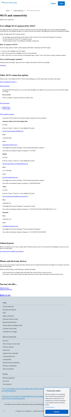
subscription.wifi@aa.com (9, 144)
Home (8, 10)
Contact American (8, 306)
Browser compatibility (10, 366)
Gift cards (6, 381)
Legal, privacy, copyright (10, 353)
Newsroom (6, 350)
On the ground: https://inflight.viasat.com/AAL (15, 196)
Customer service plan (10, 328)
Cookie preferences (9, 356)
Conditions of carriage (10, 332)
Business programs (9, 378)
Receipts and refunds (9, 310)
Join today (3, 65)
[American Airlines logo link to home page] (9, 3)
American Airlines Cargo (10, 319)
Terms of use (6, 107)
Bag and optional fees (10, 322)
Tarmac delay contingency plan (12, 325)
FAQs (4, 313)
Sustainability (7, 359)
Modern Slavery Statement (11, 362)
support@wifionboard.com (9, 177)
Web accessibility (8, 369)
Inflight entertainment (6, 289)
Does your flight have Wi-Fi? (8, 82)
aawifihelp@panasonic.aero (10, 226)
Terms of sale (6, 108)
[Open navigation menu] (67, 3)
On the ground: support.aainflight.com (12, 131)
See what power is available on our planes (11, 251)
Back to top (5, 294)
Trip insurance (7, 384)
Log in (61, 3)
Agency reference (8, 316)
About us (5, 341)
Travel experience (18, 10)
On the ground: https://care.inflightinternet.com (15, 163)
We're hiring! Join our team (11, 344)
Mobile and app (4, 288)
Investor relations (8, 347)
